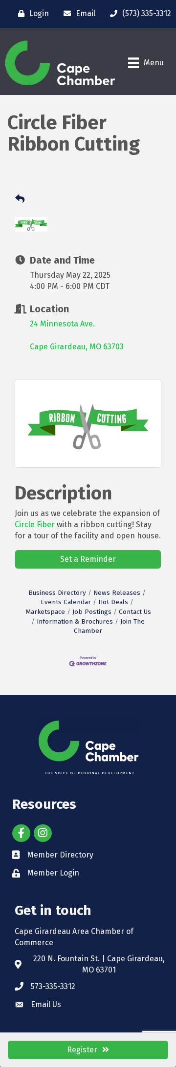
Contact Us (135, 612)
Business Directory (57, 593)
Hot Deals (113, 602)
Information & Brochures (75, 621)
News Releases (116, 593)
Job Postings (91, 612)
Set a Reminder (88, 559)
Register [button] (82, 1049)
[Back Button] (19, 199)
